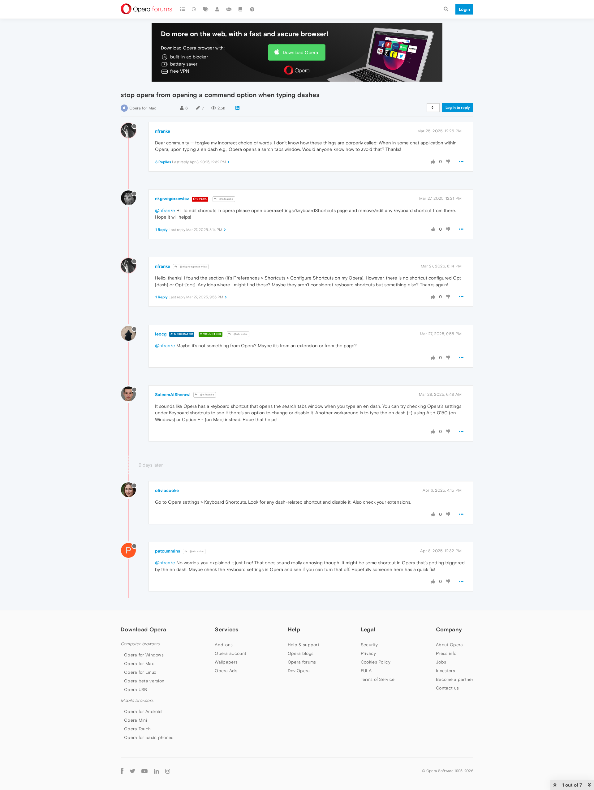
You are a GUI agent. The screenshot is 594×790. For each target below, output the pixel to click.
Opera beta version (144, 680)
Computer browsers (140, 644)
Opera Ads (226, 670)
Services (226, 629)
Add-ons (224, 644)
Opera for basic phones (149, 737)
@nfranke (226, 199)
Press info (446, 653)
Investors (445, 670)
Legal (368, 629)
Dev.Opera (299, 670)
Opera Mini (135, 720)
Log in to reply (458, 107)
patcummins (167, 551)
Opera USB (135, 689)
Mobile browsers (137, 700)
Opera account (230, 653)
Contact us (447, 687)
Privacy (368, 653)
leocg (160, 333)
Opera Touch (137, 728)
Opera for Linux (140, 672)
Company (449, 629)
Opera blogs (300, 653)
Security (369, 644)
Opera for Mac (142, 108)
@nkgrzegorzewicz (193, 266)
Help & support (303, 644)
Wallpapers (226, 662)
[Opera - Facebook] (122, 771)
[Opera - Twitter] (132, 770)
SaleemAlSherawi (173, 394)
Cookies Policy (375, 662)
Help (294, 629)
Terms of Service (378, 679)
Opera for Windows (144, 654)
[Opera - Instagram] (167, 770)
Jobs (441, 662)
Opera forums (302, 662)
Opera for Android (143, 711)
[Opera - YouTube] (144, 770)
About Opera (449, 644)
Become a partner (454, 679)
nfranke (162, 131)
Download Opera (300, 52)
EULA (366, 670)
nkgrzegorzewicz (172, 198)
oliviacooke (167, 490)
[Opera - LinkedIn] (156, 770)
